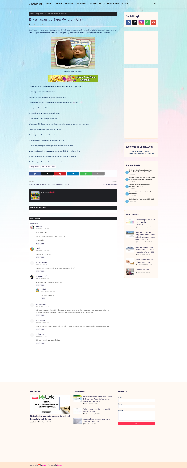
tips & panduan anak (48, 166)
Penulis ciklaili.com (142, 270)
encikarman (40, 334)
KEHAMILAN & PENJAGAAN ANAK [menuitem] (76, 4)
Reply (37, 243)
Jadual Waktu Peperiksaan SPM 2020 (141, 199)
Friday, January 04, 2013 (42, 264)
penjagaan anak (39, 13)
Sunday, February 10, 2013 (42, 322)
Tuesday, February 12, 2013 (48, 291)
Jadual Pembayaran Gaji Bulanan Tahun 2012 (144, 261)
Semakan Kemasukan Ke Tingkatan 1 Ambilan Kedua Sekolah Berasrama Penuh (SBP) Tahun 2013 (145, 236)
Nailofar (39, 226)
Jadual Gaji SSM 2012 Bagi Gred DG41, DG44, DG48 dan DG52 (96, 420)
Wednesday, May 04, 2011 (42, 228)
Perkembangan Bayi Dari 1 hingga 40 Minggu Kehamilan (145, 222)
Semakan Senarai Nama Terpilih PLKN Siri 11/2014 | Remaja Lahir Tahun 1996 (145, 249)
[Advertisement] (142, 47)
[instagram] (141, 22)
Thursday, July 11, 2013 (41, 336)
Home (32, 13)
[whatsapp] (147, 22)
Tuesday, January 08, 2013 (42, 278)
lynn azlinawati (42, 262)
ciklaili (52, 192)
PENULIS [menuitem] (48, 4)
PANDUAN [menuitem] (125, 4)
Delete (42, 243)
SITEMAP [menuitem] (59, 4)
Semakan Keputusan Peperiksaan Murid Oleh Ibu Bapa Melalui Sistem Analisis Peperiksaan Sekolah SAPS (97, 399)
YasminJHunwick (42, 276)
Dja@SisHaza (41, 304)
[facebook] (128, 22)
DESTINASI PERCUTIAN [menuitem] (111, 4)
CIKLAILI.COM (35, 3)
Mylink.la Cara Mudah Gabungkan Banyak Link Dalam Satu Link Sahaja (50, 417)
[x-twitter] (135, 22)
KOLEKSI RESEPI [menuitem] (95, 4)
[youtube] (153, 22)
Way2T (44, 465)
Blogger (59, 465)
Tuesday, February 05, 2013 (43, 306)
